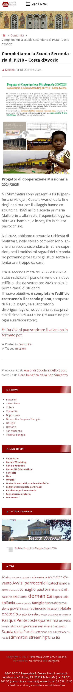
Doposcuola (13, 415)
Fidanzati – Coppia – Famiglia (23, 419)
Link (8, 476)
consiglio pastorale (36, 589)
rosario (5, 626)
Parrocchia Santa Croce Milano (47, 657)
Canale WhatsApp (16, 462)
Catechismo (13, 403)
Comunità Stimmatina (19, 469)
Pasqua (9, 620)
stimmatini (18, 637)
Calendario (12, 458)
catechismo (57, 583)
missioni (20, 348)
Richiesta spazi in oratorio (21, 490)
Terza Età (53, 637)
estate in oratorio (23, 603)
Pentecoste (27, 620)
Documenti (12, 497)
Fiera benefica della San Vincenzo (43, 375)
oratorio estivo (30, 614)
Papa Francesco (62, 614)
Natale (65, 608)
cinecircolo (14, 590)
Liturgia (10, 423)
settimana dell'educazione (51, 632)
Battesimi (11, 399)
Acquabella (25, 577)
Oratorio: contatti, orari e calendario (27, 483)
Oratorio (11, 427)
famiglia (38, 602)
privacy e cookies (31, 685)
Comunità (25, 344)
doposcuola (60, 597)
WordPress (35, 660)
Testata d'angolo (16, 434)
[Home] (4, 35)
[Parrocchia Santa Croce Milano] (36, 20)
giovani (16, 608)
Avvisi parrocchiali (30, 583)
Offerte (10, 479)
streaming (38, 637)
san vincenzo (48, 626)
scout (62, 626)
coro (57, 590)
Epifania (8, 602)
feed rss (14, 685)
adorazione (39, 577)
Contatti (11, 472)
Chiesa (10, 407)
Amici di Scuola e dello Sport (45, 370)
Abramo (15, 577)
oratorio (10, 614)
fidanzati (51, 603)
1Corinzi (7, 577)
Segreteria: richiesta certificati (24, 486)
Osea (51, 614)
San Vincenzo (14, 430)
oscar (44, 614)
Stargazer (53, 660)
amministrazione (55, 685)
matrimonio (36, 608)
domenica (40, 595)
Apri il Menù (39, 4)
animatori (55, 577)
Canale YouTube (15, 465)
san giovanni (27, 626)
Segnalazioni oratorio (18, 494)
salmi (13, 626)
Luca (24, 609)
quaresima (48, 620)
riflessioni (65, 621)
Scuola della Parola (18, 631)
